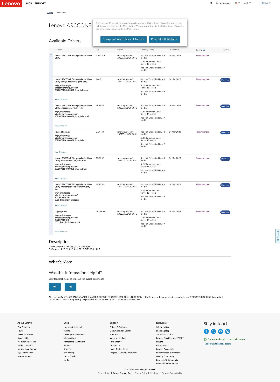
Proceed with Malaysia (164, 39)
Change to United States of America (123, 39)
